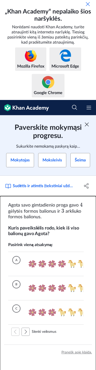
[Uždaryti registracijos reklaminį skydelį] (87, 124)
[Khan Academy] (24, 107)
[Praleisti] (88, 4)
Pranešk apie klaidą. (76, 352)
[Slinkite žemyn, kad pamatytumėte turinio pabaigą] (26, 332)
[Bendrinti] (86, 186)
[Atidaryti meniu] (89, 108)
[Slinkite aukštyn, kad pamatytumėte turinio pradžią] (15, 332)
